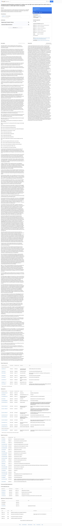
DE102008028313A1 (4, 396)
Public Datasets (30, 524)
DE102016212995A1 (4, 458)
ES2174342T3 (4, 377)
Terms (34, 524)
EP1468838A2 (3, 477)
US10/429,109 (4, 495)
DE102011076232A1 (4, 406)
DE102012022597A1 (4, 479)
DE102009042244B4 (4, 456)
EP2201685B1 (3, 451)
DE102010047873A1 (4, 402)
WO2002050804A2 (4, 454)
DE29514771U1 (4, 461)
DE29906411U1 (4, 382)
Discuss (48, 40)
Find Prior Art (36, 12)
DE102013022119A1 (4, 472)
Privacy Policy (38, 524)
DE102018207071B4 (4, 444)
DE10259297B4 (4, 449)
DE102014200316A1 (4, 468)
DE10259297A (4, 490)
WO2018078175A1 (4, 422)
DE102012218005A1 (4, 412)
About (20, 524)
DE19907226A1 (4, 379)
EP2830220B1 (3, 463)
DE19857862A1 (4, 470)
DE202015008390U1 (4, 416)
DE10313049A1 (4, 481)
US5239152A (3, 371)
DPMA (46, 40)
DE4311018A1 (4, 465)
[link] (6, 16)
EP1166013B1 (3, 442)
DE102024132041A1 (4, 426)
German (39, 14)
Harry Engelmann (38, 16)
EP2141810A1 (3, 398)
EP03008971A (3, 492)
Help (42, 524)
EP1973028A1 (4, 394)
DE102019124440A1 (4, 430)
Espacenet (38, 40)
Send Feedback (24, 524)
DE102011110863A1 (4, 408)
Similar (41, 12)
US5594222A (3, 375)
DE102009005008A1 (4, 400)
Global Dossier (43, 40)
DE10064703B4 (4, 475)
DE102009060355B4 (4, 447)
